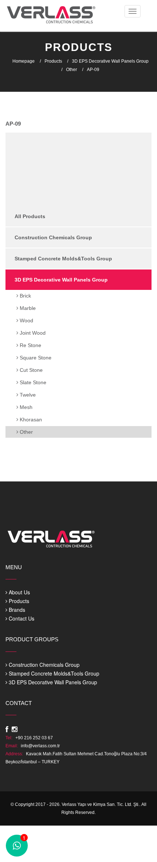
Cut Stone (30, 370)
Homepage (23, 61)
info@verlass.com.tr (40, 745)
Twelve (27, 395)
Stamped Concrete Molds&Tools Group (63, 258)
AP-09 (93, 69)
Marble (27, 308)
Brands (16, 609)
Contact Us (20, 618)
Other (71, 69)
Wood (25, 320)
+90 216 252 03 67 (34, 737)
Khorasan (30, 419)
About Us (18, 592)
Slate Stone (32, 382)
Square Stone (34, 358)
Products (53, 61)
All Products (30, 216)
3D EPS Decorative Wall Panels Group (110, 61)
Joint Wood (32, 333)
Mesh (25, 407)
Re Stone (29, 345)
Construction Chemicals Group (53, 237)
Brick (24, 296)
